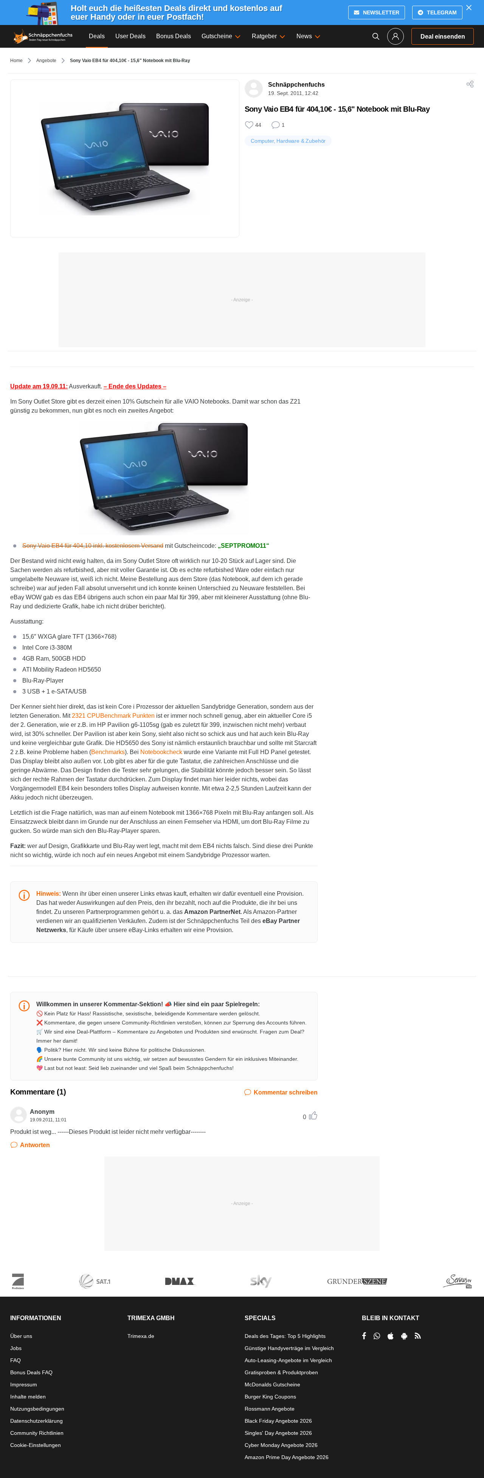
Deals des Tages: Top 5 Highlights (285, 1336)
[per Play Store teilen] (404, 1336)
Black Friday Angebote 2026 (278, 1421)
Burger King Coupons (270, 1397)
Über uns (21, 1336)
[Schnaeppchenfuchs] (43, 36)
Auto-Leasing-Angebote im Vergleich (288, 1360)
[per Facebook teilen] (364, 1336)
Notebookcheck (161, 752)
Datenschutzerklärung (36, 1421)
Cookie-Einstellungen (35, 1445)
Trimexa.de (140, 1336)
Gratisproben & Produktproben (281, 1372)
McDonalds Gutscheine (272, 1384)
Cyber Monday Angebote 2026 (281, 1445)
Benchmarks (108, 752)
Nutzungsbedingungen (37, 1409)
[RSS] (418, 1336)
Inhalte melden (28, 1397)
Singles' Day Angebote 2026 (278, 1433)
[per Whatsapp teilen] (377, 1336)
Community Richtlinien (37, 1433)
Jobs (16, 1348)
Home (16, 60)
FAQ (15, 1360)
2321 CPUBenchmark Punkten (113, 715)
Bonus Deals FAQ (31, 1372)
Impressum (23, 1384)
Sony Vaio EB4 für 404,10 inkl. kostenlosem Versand (92, 546)
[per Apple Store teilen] (391, 1336)
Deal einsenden (442, 36)
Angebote (46, 60)
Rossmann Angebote (270, 1409)
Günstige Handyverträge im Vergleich (289, 1348)
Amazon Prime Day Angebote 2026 (287, 1457)
